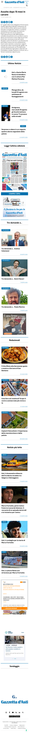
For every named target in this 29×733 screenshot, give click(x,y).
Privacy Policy (6, 728)
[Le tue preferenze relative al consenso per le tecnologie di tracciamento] (26, 730)
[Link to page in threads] (12, 22)
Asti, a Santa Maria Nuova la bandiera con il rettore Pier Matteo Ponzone (19, 75)
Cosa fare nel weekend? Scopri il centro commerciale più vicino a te (13, 400)
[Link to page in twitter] (4, 22)
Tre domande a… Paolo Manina (13, 307)
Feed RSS (6, 725)
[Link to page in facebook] (2, 22)
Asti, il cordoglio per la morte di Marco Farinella (13, 541)
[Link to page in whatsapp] (9, 22)
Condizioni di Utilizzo (22, 728)
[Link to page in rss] (16, 712)
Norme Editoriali (21, 726)
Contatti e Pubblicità (14, 725)
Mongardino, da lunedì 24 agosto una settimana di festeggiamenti (19, 93)
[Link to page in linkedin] (7, 22)
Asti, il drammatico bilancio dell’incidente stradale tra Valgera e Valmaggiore (11, 475)
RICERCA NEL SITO (27, 2)
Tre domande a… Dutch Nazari (12, 279)
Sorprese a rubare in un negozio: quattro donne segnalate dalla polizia (13, 131)
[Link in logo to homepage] (14, 702)
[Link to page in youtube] (12, 712)
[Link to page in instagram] (6, 712)
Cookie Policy (13, 728)
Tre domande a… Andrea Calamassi (10, 250)
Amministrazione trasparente (10, 726)
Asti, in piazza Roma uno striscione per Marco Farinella (13, 571)
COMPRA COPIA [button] (14, 194)
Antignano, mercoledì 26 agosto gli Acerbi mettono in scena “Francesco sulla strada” (19, 111)
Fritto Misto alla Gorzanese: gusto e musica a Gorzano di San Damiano (14, 368)
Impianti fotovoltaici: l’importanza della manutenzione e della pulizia (14, 433)
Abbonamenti (22, 725)
